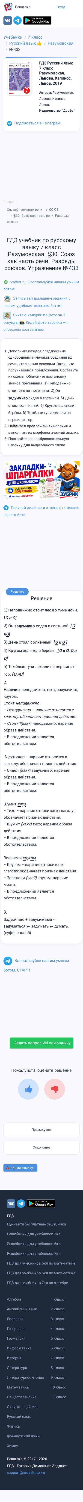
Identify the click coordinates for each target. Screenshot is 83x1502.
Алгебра (14, 1299)
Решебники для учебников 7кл (34, 1253)
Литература (17, 1367)
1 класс (57, 1299)
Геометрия (16, 1338)
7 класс (57, 1358)
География (16, 1328)
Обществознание (21, 1397)
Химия (12, 1446)
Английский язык (22, 1309)
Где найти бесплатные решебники (36, 1224)
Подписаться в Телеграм (37, 123)
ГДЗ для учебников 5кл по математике (41, 1263)
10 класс (58, 1387)
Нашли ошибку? (22, 1168)
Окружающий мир (23, 1407)
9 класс (57, 1377)
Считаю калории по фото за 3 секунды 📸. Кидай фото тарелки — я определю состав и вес (35, 322)
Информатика (19, 1348)
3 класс (57, 1319)
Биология (15, 1319)
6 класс (57, 1348)
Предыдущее (41, 1130)
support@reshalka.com (26, 1472)
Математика (18, 1387)
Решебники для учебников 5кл (34, 1234)
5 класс (57, 1338)
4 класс (57, 1328)
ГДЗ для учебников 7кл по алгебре (37, 1283)
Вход (60, 7)
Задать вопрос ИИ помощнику (42, 1043)
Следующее (41, 1147)
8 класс (57, 1367)
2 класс (57, 1309)
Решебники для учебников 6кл (34, 1244)
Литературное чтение (25, 1377)
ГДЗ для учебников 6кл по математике (41, 1273)
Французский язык (23, 1436)
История (14, 1358)
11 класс (58, 1397)
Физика (13, 1426)
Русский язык (19, 1416)
